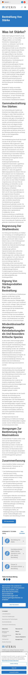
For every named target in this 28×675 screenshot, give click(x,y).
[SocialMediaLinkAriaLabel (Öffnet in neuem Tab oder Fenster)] (22, 2)
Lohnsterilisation (6, 613)
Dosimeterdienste (6, 622)
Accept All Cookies (14, 672)
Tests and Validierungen (8, 616)
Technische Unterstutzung (8, 624)
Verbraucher (5, 639)
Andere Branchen (6, 642)
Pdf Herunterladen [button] (9, 521)
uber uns (18, 634)
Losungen (5, 611)
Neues (17, 631)
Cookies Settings (14, 663)
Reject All (14, 668)
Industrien (5, 628)
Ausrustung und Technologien (9, 619)
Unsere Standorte (21, 637)
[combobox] (6, 2)
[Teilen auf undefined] (4, 579)
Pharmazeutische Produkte (6, 636)
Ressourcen (19, 628)
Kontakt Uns (19, 639)
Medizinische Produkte (5, 632)
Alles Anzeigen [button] (22, 532)
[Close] (26, 654)
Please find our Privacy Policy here (10, 660)
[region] (14, 663)
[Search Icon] (22, 7)
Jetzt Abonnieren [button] (14, 604)
